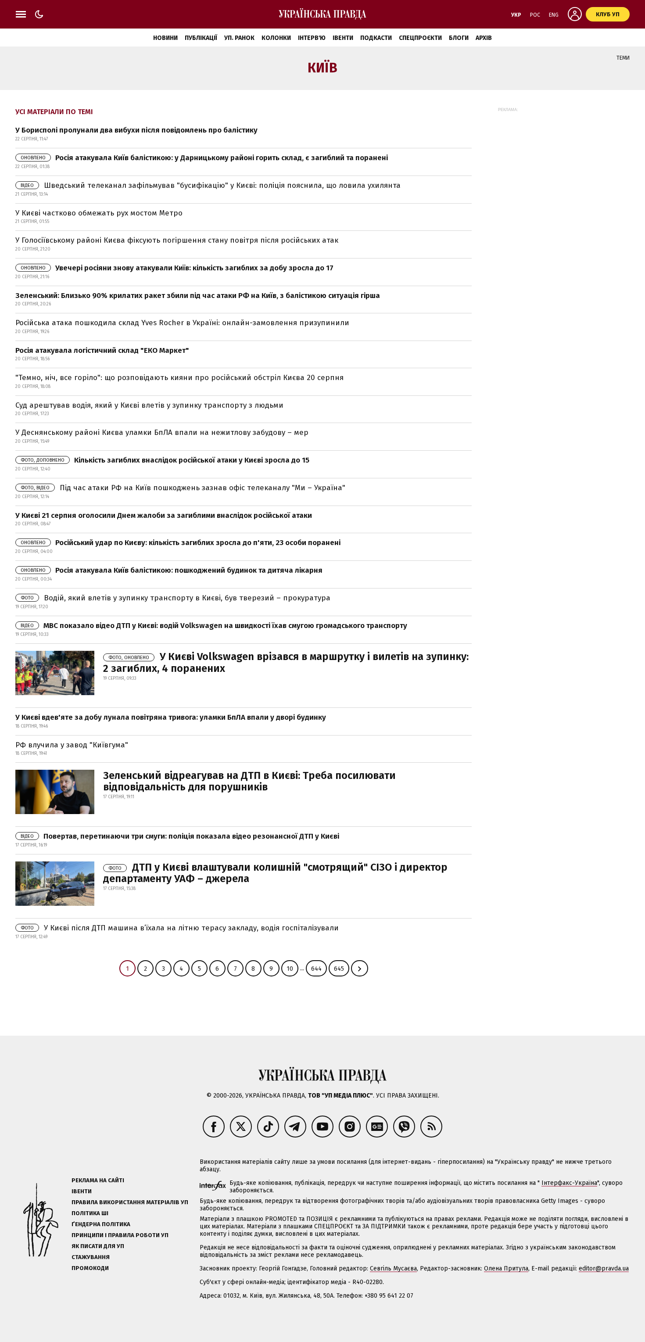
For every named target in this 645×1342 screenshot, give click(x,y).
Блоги (459, 38)
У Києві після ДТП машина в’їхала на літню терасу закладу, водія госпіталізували (180, 928)
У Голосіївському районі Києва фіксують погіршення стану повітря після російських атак (176, 240)
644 (316, 968)
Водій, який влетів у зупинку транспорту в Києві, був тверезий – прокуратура (175, 598)
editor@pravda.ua (604, 1268)
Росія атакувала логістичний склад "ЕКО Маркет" (102, 350)
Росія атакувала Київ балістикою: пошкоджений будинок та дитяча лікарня (171, 570)
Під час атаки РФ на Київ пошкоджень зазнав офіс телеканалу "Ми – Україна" (183, 487)
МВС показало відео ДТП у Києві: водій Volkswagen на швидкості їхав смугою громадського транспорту (214, 625)
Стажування (91, 1257)
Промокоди (90, 1268)
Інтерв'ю (312, 38)
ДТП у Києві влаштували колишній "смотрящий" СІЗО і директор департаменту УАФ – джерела (275, 873)
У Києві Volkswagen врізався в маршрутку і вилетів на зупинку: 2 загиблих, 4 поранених (286, 662)
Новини (165, 38)
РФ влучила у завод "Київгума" (71, 745)
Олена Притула (506, 1268)
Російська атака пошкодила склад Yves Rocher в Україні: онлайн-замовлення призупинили (182, 322)
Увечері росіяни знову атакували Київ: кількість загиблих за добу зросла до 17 (177, 268)
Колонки (276, 38)
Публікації (201, 38)
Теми (623, 58)
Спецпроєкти (420, 38)
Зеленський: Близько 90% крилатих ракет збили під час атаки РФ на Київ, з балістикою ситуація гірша (197, 295)
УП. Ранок (239, 38)
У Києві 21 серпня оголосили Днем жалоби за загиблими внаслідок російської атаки (163, 515)
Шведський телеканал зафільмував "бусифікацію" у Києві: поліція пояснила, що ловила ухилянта (211, 185)
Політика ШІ (90, 1213)
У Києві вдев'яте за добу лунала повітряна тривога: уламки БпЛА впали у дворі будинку (170, 717)
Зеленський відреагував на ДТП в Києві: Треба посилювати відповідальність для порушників (249, 781)
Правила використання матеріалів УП (130, 1202)
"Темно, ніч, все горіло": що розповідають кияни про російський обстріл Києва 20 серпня (179, 377)
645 (339, 968)
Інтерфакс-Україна (569, 1183)
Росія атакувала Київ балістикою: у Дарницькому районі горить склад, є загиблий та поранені (204, 157)
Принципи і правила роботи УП (120, 1235)
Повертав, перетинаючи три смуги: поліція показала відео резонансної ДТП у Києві (180, 836)
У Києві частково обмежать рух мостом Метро (99, 213)
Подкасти (376, 38)
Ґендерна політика (101, 1224)
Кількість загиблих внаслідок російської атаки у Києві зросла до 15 (165, 460)
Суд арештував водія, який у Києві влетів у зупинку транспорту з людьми (149, 405)
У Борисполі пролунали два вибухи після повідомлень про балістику (136, 130)
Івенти (343, 38)
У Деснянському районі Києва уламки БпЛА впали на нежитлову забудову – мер (161, 432)
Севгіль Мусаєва (393, 1268)
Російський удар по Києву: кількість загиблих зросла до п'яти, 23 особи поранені (180, 542)
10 (290, 968)
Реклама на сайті (98, 1180)
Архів (484, 38)
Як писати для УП (98, 1246)
